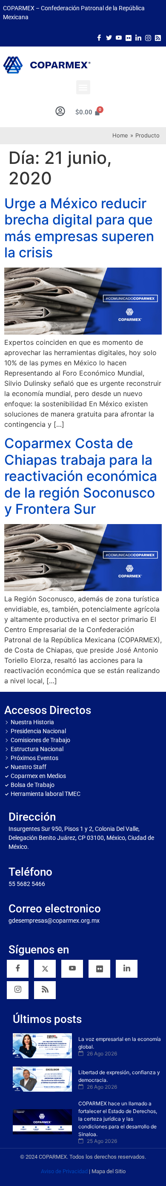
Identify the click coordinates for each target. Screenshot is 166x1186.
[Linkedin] (126, 969)
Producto (147, 135)
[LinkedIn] (138, 37)
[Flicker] (128, 37)
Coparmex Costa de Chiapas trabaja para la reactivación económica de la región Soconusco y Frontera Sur (80, 476)
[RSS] (45, 990)
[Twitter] (109, 37)
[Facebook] (99, 37)
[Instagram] (148, 37)
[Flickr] (99, 969)
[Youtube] (119, 37)
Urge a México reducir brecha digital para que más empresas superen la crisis (79, 228)
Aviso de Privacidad (64, 1171)
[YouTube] (72, 969)
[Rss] (158, 37)
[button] (83, 87)
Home (120, 135)
